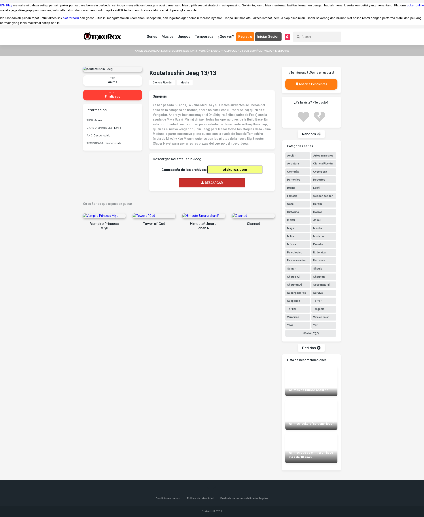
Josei (316, 220)
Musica (168, 36)
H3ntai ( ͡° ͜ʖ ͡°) (311, 333)
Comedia (293, 171)
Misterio (318, 236)
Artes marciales (323, 155)
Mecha (185, 82)
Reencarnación (296, 260)
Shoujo (317, 268)
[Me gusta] (303, 116)
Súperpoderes (296, 292)
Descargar (213, 183)
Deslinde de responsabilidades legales (244, 498)
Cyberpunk (320, 171)
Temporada (204, 36)
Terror (317, 300)
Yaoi (290, 325)
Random (309, 134)
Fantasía (292, 196)
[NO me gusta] (319, 116)
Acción (291, 155)
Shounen (319, 276)
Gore (290, 204)
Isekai (291, 220)
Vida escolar (321, 317)
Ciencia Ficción (162, 82)
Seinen (291, 268)
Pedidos (309, 348)
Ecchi (316, 187)
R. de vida (319, 252)
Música (291, 244)
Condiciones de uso (168, 498)
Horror (317, 212)
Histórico (293, 212)
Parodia (318, 244)
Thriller (291, 309)
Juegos (184, 36)
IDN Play (6, 5)
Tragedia (318, 309)
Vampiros (293, 317)
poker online (415, 5)
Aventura (293, 163)
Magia (290, 228)
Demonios (293, 179)
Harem (317, 204)
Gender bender (323, 196)
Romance (319, 260)
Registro (245, 36)
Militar (291, 236)
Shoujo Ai (293, 276)
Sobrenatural (321, 284)
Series (152, 36)
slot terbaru (71, 18)
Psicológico (294, 252)
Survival (318, 292)
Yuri (315, 325)
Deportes (319, 179)
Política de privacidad (200, 498)
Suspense (293, 300)
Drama (291, 187)
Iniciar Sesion (268, 36)
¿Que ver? (226, 36)
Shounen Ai (294, 284)
